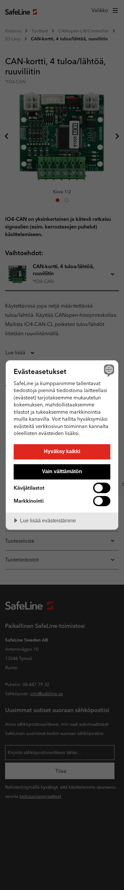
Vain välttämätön (62, 471)
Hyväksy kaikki (62, 451)
